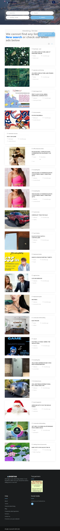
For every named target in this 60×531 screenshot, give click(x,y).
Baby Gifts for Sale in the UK (41, 447)
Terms (6, 503)
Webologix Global (37, 100)
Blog (6, 508)
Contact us (7, 516)
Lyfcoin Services (37, 278)
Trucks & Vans (36, 212)
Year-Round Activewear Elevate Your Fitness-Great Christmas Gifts (42, 174)
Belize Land (35, 58)
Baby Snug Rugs (36, 452)
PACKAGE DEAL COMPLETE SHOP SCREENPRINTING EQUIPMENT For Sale (41, 153)
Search (43, 17)
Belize (34, 56)
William (34, 325)
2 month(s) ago (46, 56)
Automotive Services (13, 133)
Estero (34, 157)
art (33, 161)
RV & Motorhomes (37, 381)
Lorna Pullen (36, 369)
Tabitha (35, 219)
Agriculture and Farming (38, 70)
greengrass (35, 432)
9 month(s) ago (47, 302)
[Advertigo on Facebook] (32, 504)
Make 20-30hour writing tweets (42, 257)
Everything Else (36, 169)
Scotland (35, 449)
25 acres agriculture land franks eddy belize (42, 74)
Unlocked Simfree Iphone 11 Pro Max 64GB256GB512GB (41, 363)
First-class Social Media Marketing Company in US (39, 95)
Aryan (34, 262)
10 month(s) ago (46, 388)
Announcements (37, 112)
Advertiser (35, 348)
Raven (34, 242)
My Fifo (34, 283)
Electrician (35, 320)
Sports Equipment (37, 402)
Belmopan (35, 117)
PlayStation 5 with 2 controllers (38, 237)
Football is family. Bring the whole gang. (41, 342)
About (6, 501)
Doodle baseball (37, 115)
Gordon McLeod (36, 120)
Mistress (34, 299)
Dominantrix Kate (37, 304)
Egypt (34, 430)
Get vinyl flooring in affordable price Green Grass (42, 427)
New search (14, 37)
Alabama (35, 98)
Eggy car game (11, 136)
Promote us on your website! (12, 519)
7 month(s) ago (47, 98)
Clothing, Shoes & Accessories (40, 444)
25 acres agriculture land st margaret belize (41, 52)
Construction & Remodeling (39, 317)
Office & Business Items (38, 148)
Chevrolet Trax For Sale (40, 215)
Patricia (35, 390)
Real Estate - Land (37, 49)
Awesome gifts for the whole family (41, 406)
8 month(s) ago (47, 178)
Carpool (35, 338)
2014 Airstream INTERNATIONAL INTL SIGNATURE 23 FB (41, 384)
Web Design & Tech (37, 91)
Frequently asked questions (12, 511)
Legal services (36, 275)
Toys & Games (36, 233)
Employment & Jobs (37, 254)
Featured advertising (10, 506)
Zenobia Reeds (36, 180)
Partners (7, 513)
